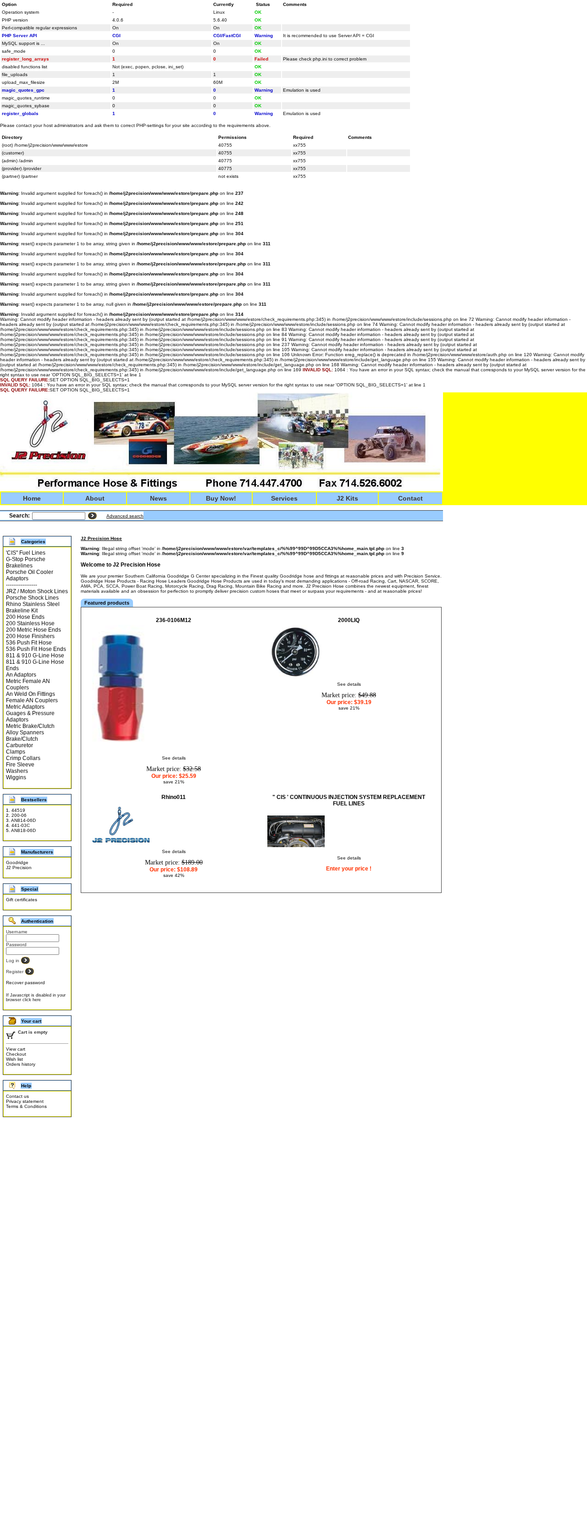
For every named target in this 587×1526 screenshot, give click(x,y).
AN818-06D (23, 830)
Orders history (20, 1064)
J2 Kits (347, 498)
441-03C (20, 825)
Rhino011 (173, 797)
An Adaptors (21, 675)
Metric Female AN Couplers (28, 684)
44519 (18, 810)
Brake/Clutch (22, 739)
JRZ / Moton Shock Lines (37, 591)
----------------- (21, 585)
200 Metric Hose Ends (33, 630)
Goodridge (17, 862)
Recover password (25, 982)
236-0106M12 (173, 620)
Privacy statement (25, 1101)
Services (284, 498)
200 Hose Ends (25, 617)
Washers (17, 771)
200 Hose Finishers (30, 636)
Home (32, 498)
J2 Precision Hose (101, 538)
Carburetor (19, 745)
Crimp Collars (23, 758)
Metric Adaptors (25, 707)
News (158, 498)
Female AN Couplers (32, 700)
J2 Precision (19, 867)
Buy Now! (221, 498)
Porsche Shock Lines (32, 598)
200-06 (19, 815)
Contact (410, 498)
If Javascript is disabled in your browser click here (36, 997)
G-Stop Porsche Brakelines (25, 562)
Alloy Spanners (25, 732)
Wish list (14, 1059)
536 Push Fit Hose (29, 642)
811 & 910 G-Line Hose (35, 655)
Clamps (15, 752)
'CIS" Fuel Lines (25, 553)
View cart (15, 1049)
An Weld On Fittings (30, 694)
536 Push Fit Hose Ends (36, 649)
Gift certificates (21, 899)
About (94, 498)
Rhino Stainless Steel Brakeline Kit (33, 607)
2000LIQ (349, 620)
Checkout (16, 1054)
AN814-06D (23, 820)
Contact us (17, 1096)
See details (174, 757)
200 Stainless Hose (30, 623)
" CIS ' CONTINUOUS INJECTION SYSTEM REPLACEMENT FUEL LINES (348, 800)
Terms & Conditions (26, 1106)
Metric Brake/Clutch (30, 726)
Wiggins (16, 777)
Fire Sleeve (20, 764)
